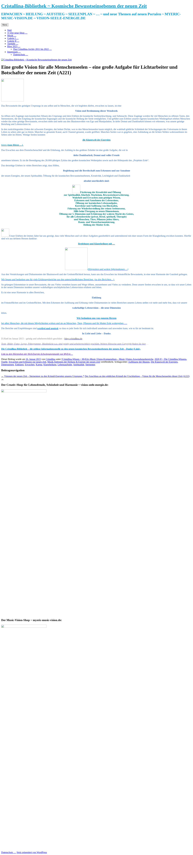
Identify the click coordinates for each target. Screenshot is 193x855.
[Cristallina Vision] (76, 192)
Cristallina (50, 359)
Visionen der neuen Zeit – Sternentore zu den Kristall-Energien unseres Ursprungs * (42, 376)
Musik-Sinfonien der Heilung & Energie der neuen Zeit (73, 362)
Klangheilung (49, 364)
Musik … (11, 35)
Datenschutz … (20, 54)
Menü (4, 25)
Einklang (19, 364)
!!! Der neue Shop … (17, 33)
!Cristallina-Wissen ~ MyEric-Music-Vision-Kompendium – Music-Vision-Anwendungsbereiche (107, 359)
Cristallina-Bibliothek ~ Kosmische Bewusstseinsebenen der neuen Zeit (74, 6)
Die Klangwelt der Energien (164, 362)
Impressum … (14, 52)
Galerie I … (13, 38)
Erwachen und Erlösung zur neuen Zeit (27, 362)
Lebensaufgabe (65, 364)
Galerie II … (13, 41)
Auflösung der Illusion (139, 362)
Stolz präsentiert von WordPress (32, 852)
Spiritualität (78, 364)
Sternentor (90, 364)
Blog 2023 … (13, 46)
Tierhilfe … (12, 43)
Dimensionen (7, 364)
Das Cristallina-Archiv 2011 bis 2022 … (32, 49)
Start (9, 30)
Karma (39, 364)
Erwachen (30, 364)
